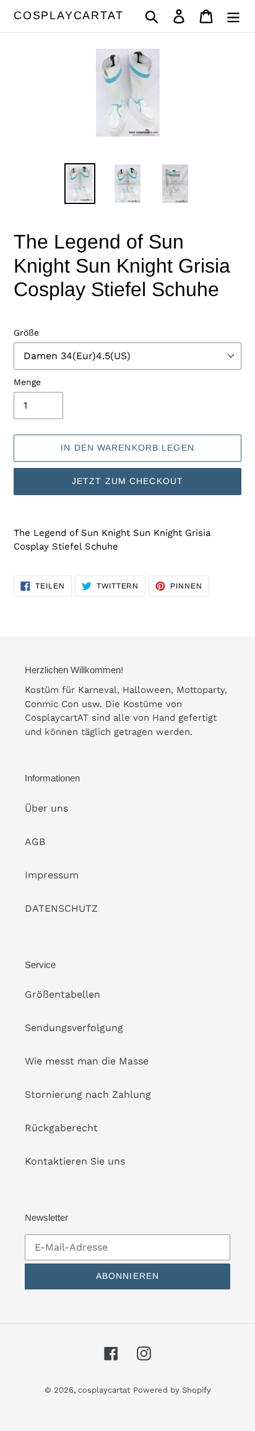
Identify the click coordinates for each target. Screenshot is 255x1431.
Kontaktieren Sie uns (75, 1161)
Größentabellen (62, 994)
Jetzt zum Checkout (127, 481)
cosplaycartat (68, 15)
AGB (35, 841)
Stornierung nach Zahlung (88, 1094)
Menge (27, 382)
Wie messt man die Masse (87, 1061)
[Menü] (233, 16)
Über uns (46, 808)
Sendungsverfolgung (74, 1028)
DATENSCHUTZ (61, 908)
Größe (26, 333)
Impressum (52, 875)
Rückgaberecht (61, 1128)
